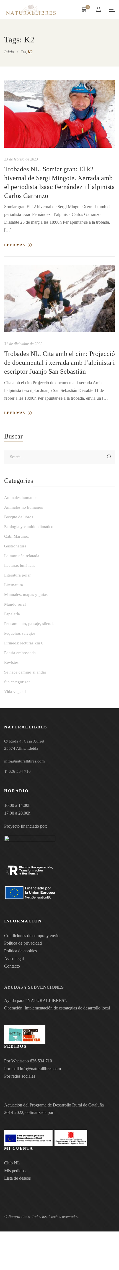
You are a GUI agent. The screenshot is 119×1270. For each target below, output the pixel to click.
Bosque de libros (18, 517)
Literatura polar (17, 575)
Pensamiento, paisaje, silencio (30, 623)
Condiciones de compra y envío (32, 935)
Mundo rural (15, 604)
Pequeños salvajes (19, 633)
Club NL (12, 1163)
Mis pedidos (14, 1170)
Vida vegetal (15, 691)
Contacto (12, 966)
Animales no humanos (23, 507)
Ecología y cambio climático (28, 526)
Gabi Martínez (16, 536)
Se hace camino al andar (25, 672)
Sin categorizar (17, 682)
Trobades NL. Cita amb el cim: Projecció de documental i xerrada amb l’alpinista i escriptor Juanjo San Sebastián (59, 362)
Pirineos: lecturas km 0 (23, 643)
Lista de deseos (17, 1178)
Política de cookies (20, 950)
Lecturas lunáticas (19, 565)
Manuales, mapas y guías (26, 594)
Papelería (12, 614)
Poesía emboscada (20, 653)
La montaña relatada (21, 556)
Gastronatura (15, 546)
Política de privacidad (23, 943)
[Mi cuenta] (99, 10)
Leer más (14, 245)
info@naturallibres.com (40, 1068)
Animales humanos (20, 497)
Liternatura (13, 585)
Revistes (11, 662)
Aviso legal (14, 958)
